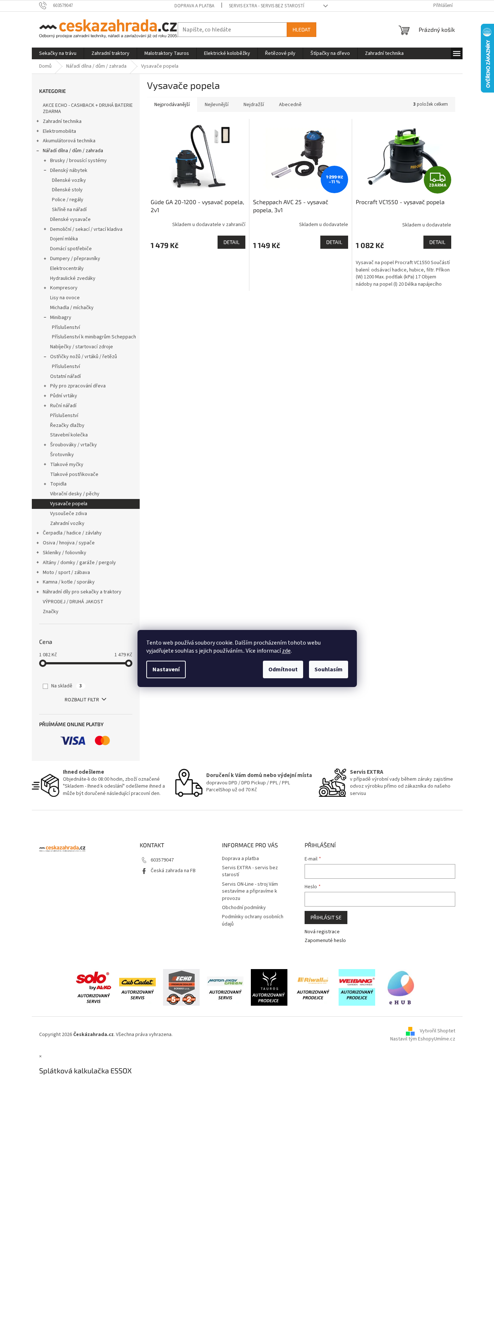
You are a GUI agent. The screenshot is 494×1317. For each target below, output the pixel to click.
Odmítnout (283, 669)
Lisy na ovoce (65, 297)
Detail (231, 242)
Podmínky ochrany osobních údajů (252, 920)
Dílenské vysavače (70, 219)
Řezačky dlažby (67, 425)
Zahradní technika (62, 121)
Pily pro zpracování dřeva (78, 386)
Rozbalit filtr (82, 699)
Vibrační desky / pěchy (74, 494)
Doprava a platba (194, 6)
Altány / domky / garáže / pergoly (79, 562)
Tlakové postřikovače (74, 474)
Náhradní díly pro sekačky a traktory (82, 592)
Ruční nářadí (63, 405)
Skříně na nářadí (69, 209)
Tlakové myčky (66, 464)
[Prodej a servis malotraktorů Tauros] (269, 987)
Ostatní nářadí (65, 376)
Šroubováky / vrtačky (73, 445)
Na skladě (66, 686)
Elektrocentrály (67, 268)
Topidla (58, 484)
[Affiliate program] (400, 987)
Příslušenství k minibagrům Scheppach (94, 337)
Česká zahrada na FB (173, 870)
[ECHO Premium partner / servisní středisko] (181, 987)
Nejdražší (254, 104)
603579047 (162, 860)
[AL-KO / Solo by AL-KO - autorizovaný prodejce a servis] (93, 987)
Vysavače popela (68, 503)
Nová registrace (322, 931)
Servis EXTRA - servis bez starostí (266, 6)
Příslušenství (66, 327)
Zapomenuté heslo (325, 940)
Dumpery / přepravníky (75, 258)
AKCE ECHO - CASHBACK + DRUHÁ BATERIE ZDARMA (88, 108)
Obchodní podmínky (244, 907)
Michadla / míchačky (72, 307)
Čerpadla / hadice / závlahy (72, 533)
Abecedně (290, 104)
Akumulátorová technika (69, 141)
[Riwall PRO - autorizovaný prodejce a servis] (313, 987)
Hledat (301, 29)
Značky (51, 611)
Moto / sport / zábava (66, 572)
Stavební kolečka (69, 435)
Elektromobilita (59, 131)
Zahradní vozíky (67, 523)
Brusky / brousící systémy (78, 160)
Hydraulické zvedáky (72, 278)
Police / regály (67, 199)
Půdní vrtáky (63, 395)
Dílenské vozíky (69, 180)
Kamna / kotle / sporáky (69, 582)
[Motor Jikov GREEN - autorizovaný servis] (225, 987)
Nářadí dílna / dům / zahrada (73, 150)
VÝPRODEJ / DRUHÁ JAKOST (73, 601)
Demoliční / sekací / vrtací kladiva (86, 229)
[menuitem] (58, 53)
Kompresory (64, 288)
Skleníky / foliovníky (64, 552)
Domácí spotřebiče (71, 248)
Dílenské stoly (67, 190)
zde (286, 651)
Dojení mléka (64, 239)
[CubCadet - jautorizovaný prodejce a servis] (137, 987)
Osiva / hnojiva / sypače (69, 543)
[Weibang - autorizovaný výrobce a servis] (357, 987)
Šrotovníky (62, 454)
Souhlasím (328, 669)
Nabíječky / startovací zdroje (81, 346)
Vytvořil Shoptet (437, 1031)
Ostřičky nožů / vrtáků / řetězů (83, 356)
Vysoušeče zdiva (68, 513)
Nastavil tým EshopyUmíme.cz (422, 1039)
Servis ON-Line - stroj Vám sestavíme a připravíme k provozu (250, 891)
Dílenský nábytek (68, 170)
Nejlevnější (217, 104)
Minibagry (60, 317)
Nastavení (166, 669)
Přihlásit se (326, 917)
